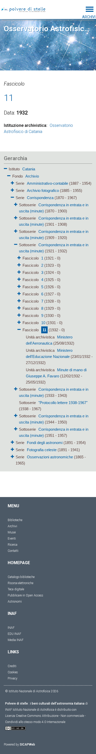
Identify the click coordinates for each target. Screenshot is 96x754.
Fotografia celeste (42, 450)
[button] (5, 167)
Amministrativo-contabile (47, 183)
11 (44, 330)
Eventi (12, 538)
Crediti (12, 666)
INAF (11, 627)
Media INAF (16, 640)
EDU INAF (14, 634)
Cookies (13, 672)
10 (43, 323)
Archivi (12, 526)
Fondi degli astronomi (44, 442)
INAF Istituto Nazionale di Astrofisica (29, 709)
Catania (28, 169)
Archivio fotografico (43, 190)
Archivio (32, 176)
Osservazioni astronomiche (50, 457)
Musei (12, 532)
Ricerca (12, 544)
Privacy (12, 678)
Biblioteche (15, 520)
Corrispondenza (40, 197)
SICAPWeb (27, 744)
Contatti (13, 551)
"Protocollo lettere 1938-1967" (63, 402)
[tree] (48, 315)
